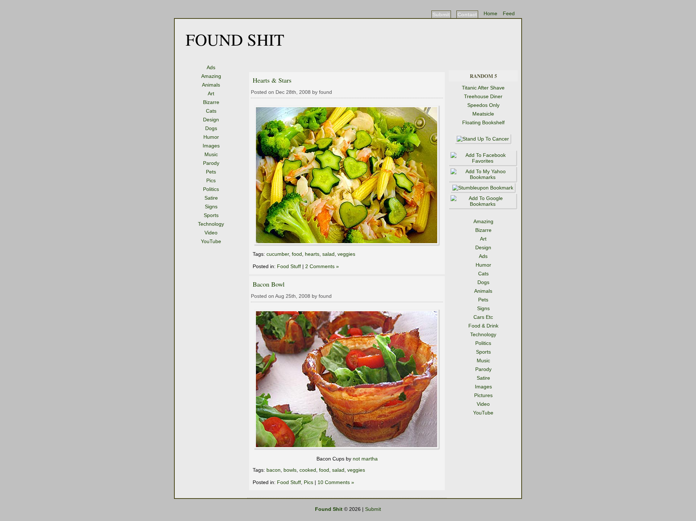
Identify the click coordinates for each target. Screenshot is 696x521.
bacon (273, 470)
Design (211, 119)
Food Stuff (289, 266)
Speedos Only (483, 105)
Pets (211, 172)
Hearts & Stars (272, 80)
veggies (346, 254)
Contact (467, 14)
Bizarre (211, 102)
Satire (211, 198)
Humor (211, 137)
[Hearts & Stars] (347, 244)
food (297, 254)
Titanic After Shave (483, 88)
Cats (211, 111)
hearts (312, 254)
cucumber (277, 254)
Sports (211, 215)
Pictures (483, 395)
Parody (211, 163)
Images (211, 146)
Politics (211, 189)
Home (490, 13)
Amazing (211, 76)
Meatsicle (483, 114)
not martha (365, 459)
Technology (211, 224)
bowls (290, 470)
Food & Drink (483, 326)
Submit (441, 14)
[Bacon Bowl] (347, 448)
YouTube (211, 241)
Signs (211, 206)
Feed (509, 13)
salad (328, 254)
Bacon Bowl (269, 284)
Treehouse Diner (483, 96)
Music (211, 154)
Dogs (211, 128)
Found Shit (235, 39)
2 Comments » (322, 266)
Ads (211, 67)
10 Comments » (336, 482)
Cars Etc (483, 317)
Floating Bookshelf (483, 122)
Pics (211, 180)
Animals (211, 85)
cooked (307, 470)
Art (211, 93)
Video (211, 233)
